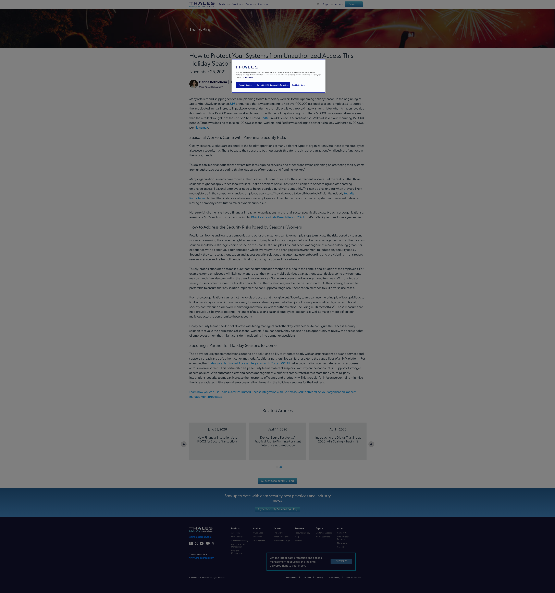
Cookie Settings (299, 85)
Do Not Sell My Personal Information (273, 85)
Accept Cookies (245, 85)
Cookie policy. (248, 77)
